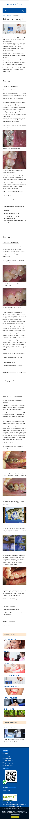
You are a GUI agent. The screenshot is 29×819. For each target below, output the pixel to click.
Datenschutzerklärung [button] (15, 814)
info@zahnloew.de (8, 765)
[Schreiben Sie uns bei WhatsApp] (10, 784)
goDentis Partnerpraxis (11, 802)
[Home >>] (14, 6)
